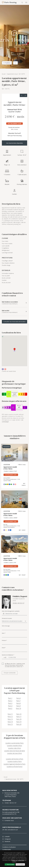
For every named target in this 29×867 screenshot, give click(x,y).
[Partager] (25, 95)
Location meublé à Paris (14, 745)
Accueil (5, 777)
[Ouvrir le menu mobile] (26, 2)
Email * (4, 647)
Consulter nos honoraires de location (14, 321)
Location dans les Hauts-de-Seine (14, 751)
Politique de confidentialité (17, 860)
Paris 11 (10, 714)
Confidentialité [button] (6, 849)
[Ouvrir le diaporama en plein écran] (15, 63)
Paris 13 (10, 719)
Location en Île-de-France (14, 766)
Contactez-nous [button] (9, 820)
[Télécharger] (21, 95)
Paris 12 (10, 716)
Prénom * (4, 640)
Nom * (3, 633)
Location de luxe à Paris (14, 753)
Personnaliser (20, 864)
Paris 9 (18, 706)
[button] (23, 36)
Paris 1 (10, 698)
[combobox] (4, 657)
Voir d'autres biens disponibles (14, 143)
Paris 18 (18, 719)
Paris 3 (10, 703)
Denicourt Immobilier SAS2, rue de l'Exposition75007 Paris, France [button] (11, 794)
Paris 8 (18, 703)
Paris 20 (18, 724)
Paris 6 (18, 698)
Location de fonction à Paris (14, 759)
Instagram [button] (8, 839)
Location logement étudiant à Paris (14, 764)
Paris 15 (10, 724)
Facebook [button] (7, 841)
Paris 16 (18, 714)
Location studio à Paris (15, 761)
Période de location (7, 618)
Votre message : (6, 626)
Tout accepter (10, 864)
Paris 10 (18, 708)
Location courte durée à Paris (14, 743)
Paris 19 (18, 722)
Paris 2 (10, 701)
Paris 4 (10, 706)
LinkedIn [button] (7, 836)
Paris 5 (10, 708)
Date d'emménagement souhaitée (10, 611)
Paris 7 (18, 701)
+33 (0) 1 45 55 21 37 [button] (18, 603)
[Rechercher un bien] (22, 2)
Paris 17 (18, 716)
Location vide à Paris (14, 748)
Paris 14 (10, 722)
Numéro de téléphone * (8, 655)
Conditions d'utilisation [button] (9, 847)
